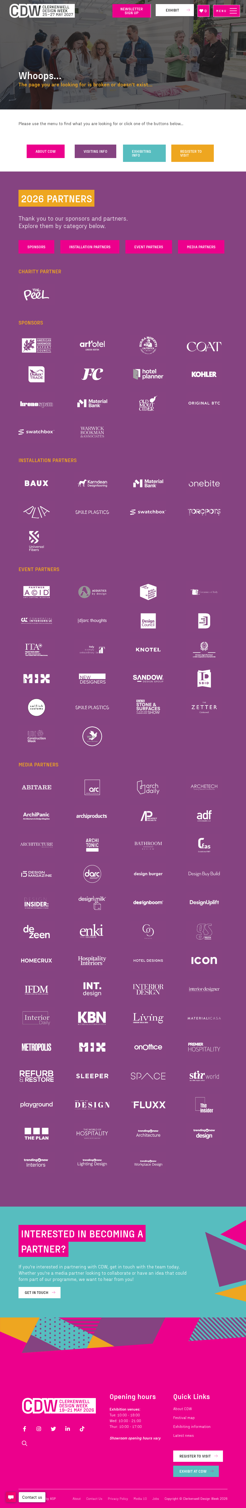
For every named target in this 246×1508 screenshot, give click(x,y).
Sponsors (36, 246)
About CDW (182, 1408)
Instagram (39, 1429)
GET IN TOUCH (36, 1292)
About (77, 1498)
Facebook (24, 1429)
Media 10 (140, 1498)
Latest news (183, 1435)
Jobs (155, 1498)
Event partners (148, 246)
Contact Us (94, 1498)
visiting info (95, 151)
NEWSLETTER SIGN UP (131, 10)
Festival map (184, 1417)
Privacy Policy (118, 1498)
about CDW (46, 151)
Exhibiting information (192, 1426)
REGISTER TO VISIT (191, 153)
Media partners (201, 246)
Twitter (53, 1429)
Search (24, 1443)
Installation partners (90, 246)
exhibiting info (141, 153)
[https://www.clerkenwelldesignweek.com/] (57, 11)
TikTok (82, 1429)
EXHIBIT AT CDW (193, 1471)
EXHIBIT (172, 10)
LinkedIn (68, 1429)
